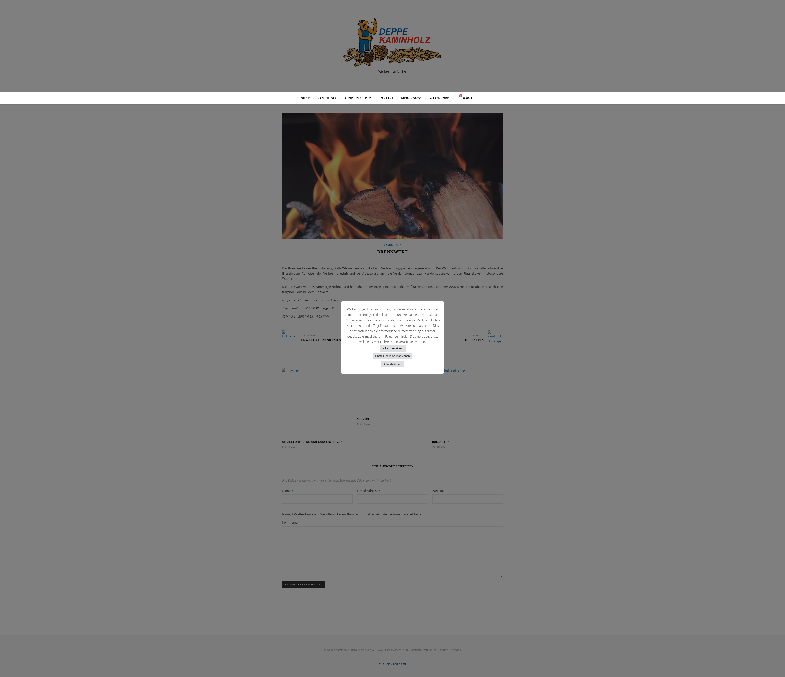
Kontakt (386, 98)
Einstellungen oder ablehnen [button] (392, 356)
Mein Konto (411, 98)
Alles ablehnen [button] (392, 364)
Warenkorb (439, 98)
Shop (305, 98)
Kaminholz (327, 98)
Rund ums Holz (357, 98)
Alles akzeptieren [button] (393, 348)
